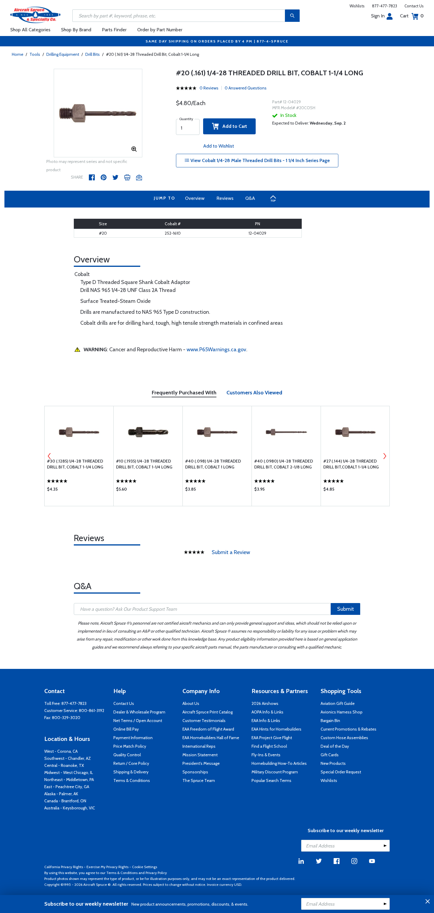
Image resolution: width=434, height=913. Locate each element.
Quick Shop (79, 490)
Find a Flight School (269, 746)
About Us (190, 703)
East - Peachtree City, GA (66, 786)
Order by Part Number (159, 29)
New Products (333, 763)
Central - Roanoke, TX (64, 765)
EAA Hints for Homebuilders (276, 729)
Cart (412, 16)
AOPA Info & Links (267, 712)
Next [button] (385, 456)
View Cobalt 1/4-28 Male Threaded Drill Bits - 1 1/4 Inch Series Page (259, 160)
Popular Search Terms (271, 780)
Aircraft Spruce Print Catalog (207, 712)
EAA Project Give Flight (272, 737)
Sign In (378, 16)
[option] (98, 113)
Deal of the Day (335, 746)
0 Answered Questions (246, 88)
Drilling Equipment (62, 54)
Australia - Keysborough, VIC (69, 808)
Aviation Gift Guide (338, 703)
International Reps (199, 746)
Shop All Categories (30, 29)
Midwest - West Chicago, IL (68, 772)
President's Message (201, 763)
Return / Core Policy (131, 763)
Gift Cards (330, 754)
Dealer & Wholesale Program (139, 712)
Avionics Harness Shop (342, 712)
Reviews (225, 198)
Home (17, 54)
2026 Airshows (265, 703)
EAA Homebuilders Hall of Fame (210, 737)
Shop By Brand (76, 29)
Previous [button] (49, 456)
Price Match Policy (129, 746)
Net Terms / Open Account (137, 720)
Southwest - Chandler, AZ (67, 758)
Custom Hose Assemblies (344, 737)
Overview (195, 198)
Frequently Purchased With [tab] (184, 392)
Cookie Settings (144, 867)
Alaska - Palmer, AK (61, 793)
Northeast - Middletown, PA (69, 779)
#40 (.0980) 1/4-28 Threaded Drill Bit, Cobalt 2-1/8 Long (283, 464)
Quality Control (127, 754)
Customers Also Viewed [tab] (254, 392)
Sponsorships (195, 772)
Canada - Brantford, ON (65, 800)
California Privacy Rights (63, 867)
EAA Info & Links (266, 720)
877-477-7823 (384, 6)
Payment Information (133, 737)
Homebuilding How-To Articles (279, 763)
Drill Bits (92, 54)
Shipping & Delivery (131, 772)
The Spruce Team (198, 780)
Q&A (250, 198)
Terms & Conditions (131, 780)
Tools (35, 54)
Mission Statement (200, 754)
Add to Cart (233, 126)
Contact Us (414, 6)
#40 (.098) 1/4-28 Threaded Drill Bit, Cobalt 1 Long (213, 464)
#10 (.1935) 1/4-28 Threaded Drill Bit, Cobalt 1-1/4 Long (144, 464)
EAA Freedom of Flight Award (208, 729)
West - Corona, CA (61, 751)
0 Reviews (209, 88)
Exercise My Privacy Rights (107, 867)
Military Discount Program (275, 772)
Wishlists (357, 6)
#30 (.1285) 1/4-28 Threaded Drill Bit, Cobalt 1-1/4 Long (75, 464)
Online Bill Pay (126, 729)
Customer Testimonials (204, 720)
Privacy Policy (156, 872)
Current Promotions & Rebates (348, 729)
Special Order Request (341, 772)
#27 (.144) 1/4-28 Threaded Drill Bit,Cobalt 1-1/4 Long (351, 464)
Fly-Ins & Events (266, 754)
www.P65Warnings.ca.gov (216, 349)
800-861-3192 (91, 710)
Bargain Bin (330, 720)
